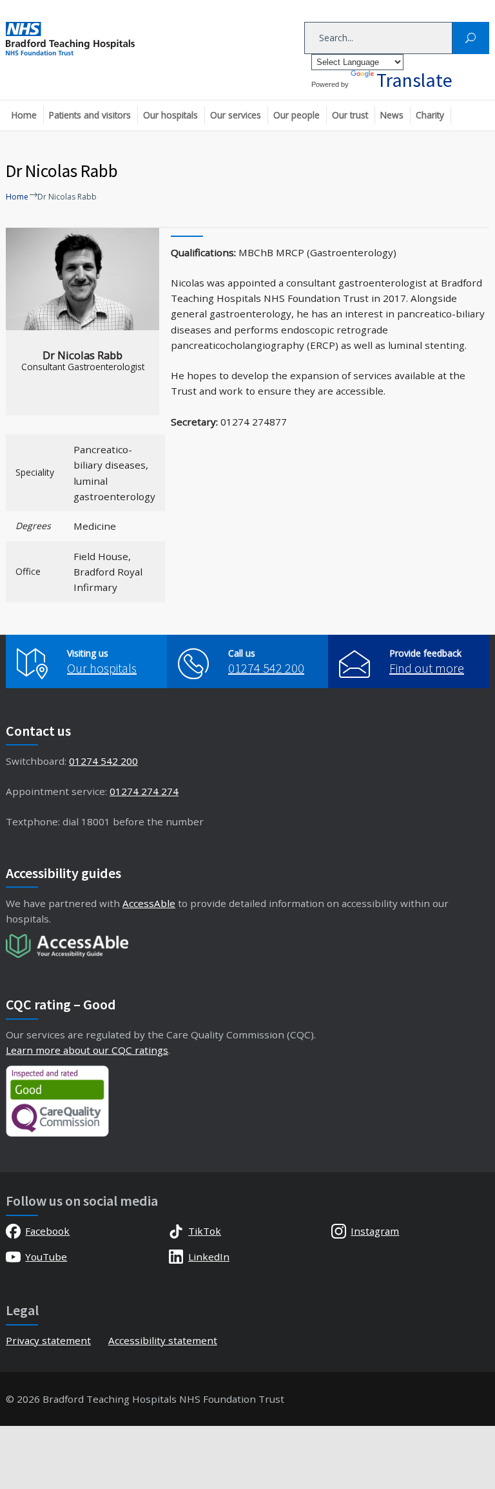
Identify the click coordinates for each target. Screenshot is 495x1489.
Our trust (350, 115)
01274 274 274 (144, 791)
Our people (296, 115)
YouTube (46, 1256)
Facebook (47, 1230)
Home (24, 115)
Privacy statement (48, 1340)
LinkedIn (208, 1256)
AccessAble (148, 903)
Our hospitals (170, 115)
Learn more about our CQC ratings (87, 1050)
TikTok (204, 1230)
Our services (235, 115)
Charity (430, 115)
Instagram (375, 1230)
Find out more (426, 668)
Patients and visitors (90, 115)
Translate (414, 79)
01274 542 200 (266, 668)
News (391, 115)
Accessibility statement (162, 1340)
